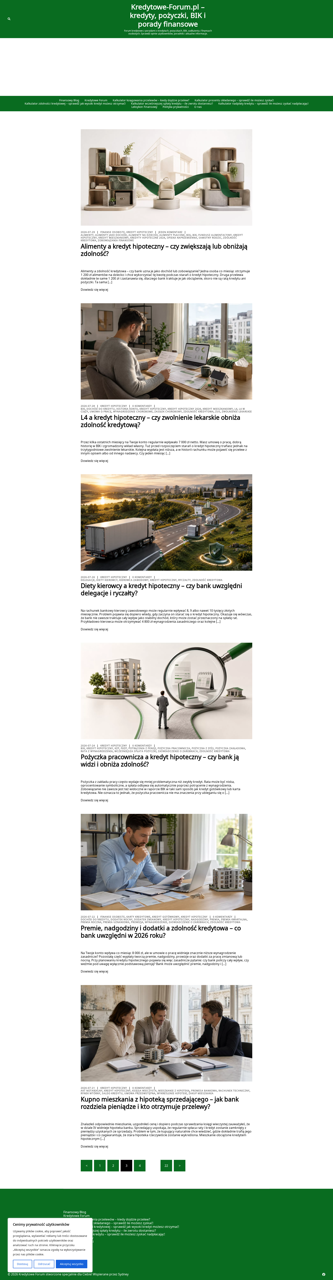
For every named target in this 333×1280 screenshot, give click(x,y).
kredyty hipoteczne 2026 (147, 237)
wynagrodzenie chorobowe (133, 411)
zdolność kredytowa (198, 411)
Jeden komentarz (170, 232)
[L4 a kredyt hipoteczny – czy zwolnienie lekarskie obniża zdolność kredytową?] (166, 351)
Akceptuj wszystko (71, 1264)
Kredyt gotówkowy (165, 916)
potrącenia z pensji (142, 748)
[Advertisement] (166, 67)
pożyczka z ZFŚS (203, 748)
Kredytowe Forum (96, 100)
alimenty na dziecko (143, 235)
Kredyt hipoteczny (139, 232)
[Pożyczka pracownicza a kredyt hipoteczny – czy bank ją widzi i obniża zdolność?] (166, 691)
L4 (236, 408)
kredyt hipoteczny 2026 (184, 408)
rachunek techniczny (234, 1090)
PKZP (124, 748)
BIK (195, 235)
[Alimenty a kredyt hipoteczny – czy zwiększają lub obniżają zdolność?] (166, 177)
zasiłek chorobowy (168, 411)
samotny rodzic (210, 237)
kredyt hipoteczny (153, 408)
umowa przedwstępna (140, 1093)
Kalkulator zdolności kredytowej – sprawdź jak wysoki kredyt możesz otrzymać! (75, 103)
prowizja (137, 922)
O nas (198, 107)
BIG (188, 235)
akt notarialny (92, 1090)
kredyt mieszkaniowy (113, 237)
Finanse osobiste (112, 232)
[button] (9, 18)
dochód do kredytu (101, 408)
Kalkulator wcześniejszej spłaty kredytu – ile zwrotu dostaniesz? (172, 103)
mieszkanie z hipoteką (174, 1090)
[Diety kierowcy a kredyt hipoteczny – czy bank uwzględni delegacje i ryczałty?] (166, 522)
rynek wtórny (90, 1093)
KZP (117, 748)
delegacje (88, 580)
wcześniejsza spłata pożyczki (135, 751)
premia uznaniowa (116, 922)
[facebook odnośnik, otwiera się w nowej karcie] (323, 1274)
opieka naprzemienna (182, 237)
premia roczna (91, 922)
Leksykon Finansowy (144, 107)
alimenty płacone (172, 235)
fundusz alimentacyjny (215, 235)
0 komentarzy (142, 406)
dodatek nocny (122, 919)
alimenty (87, 235)
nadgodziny (199, 919)
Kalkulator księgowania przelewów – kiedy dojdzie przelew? (151, 100)
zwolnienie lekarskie (237, 411)
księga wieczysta (144, 1090)
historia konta (127, 408)
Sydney (123, 1274)
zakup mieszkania (201, 1093)
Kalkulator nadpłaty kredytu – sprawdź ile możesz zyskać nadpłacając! (263, 103)
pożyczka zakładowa (230, 748)
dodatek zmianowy (147, 919)
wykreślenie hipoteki (172, 1093)
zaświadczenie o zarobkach (178, 751)
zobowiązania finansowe (116, 240)
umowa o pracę (101, 411)
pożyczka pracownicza (174, 748)
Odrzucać (44, 1264)
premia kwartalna (234, 919)
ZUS (217, 411)
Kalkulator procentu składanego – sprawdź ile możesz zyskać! (234, 100)
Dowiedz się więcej (94, 290)
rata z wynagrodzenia (97, 751)
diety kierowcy (107, 580)
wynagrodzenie (156, 922)
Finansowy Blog (69, 100)
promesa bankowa (204, 1090)
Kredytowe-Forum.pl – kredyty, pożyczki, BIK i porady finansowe (168, 15)
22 (166, 1166)
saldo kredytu (112, 1093)
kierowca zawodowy (134, 580)
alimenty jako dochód (111, 235)
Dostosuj (22, 1264)
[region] (50, 1245)
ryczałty (184, 580)
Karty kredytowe (138, 916)
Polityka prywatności (176, 107)
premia (214, 919)
